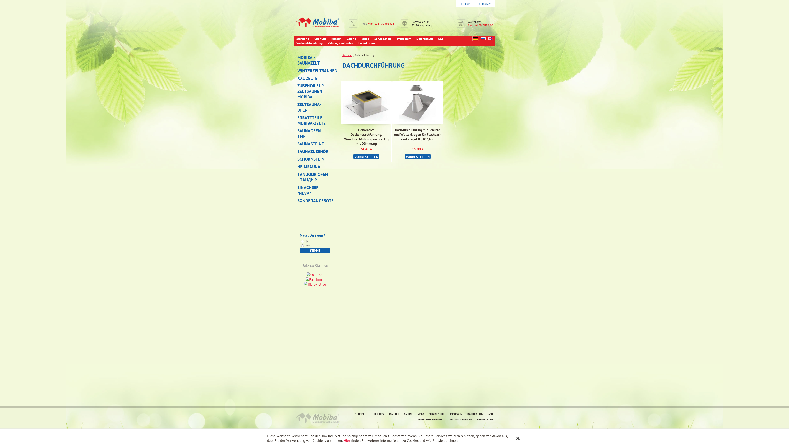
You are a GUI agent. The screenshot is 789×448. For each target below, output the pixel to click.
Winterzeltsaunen (313, 70)
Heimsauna (308, 167)
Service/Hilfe (437, 414)
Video (421, 414)
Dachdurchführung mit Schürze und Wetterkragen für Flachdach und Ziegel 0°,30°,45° (417, 134)
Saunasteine (310, 144)
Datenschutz (475, 414)
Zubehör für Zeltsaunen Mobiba (310, 91)
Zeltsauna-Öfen (309, 107)
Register (486, 4)
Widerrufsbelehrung (430, 419)
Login (467, 4)
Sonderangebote (313, 200)
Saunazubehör (313, 151)
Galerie (408, 414)
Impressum (456, 414)
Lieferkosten (485, 419)
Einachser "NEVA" (308, 190)
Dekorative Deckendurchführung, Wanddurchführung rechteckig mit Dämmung (366, 137)
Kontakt (394, 414)
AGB (490, 414)
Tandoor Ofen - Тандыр (312, 177)
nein (307, 245)
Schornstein (310, 159)
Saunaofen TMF (309, 133)
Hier (347, 440)
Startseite (347, 55)
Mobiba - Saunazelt (308, 60)
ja (306, 241)
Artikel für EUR (480, 25)
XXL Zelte (307, 78)
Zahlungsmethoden (460, 419)
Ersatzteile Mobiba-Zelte (311, 120)
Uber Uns (378, 414)
